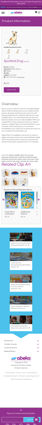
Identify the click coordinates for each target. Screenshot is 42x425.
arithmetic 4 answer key (10, 157)
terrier (32, 161)
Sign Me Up (32, 420)
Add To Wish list (10, 77)
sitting (18, 161)
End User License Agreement (29, 376)
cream (25, 159)
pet (14, 161)
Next (39, 200)
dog (29, 159)
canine (19, 159)
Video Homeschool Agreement (21, 379)
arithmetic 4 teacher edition (27, 157)
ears (32, 159)
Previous (3, 200)
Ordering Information (10, 376)
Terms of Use (20, 373)
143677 (22, 155)
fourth (37, 159)
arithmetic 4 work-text (9, 159)
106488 (16, 155)
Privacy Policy (10, 373)
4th (26, 155)
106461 (11, 155)
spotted (23, 161)
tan (28, 161)
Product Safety (31, 373)
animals (30, 155)
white (36, 161)
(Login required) (20, 77)
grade (4, 161)
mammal (9, 161)
